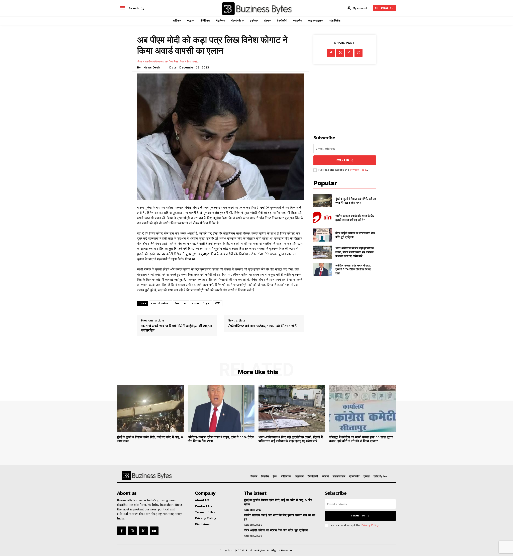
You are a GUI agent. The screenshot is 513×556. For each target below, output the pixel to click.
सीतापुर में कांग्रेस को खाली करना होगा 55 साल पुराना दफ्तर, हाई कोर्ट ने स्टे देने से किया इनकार (361, 439)
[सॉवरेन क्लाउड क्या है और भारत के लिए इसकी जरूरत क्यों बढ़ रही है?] (322, 217)
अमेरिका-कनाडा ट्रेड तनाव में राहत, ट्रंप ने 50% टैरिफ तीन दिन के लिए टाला (353, 269)
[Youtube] (154, 530)
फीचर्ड (139, 61)
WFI (218, 303)
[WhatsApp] (358, 53)
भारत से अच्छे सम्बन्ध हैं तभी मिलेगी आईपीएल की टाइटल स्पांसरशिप (176, 328)
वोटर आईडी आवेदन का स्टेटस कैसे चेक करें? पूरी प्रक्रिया (355, 235)
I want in (342, 160)
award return (160, 303)
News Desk (151, 67)
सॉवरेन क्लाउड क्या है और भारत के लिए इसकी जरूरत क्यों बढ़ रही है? (354, 218)
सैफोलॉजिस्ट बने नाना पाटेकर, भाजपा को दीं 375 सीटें (262, 326)
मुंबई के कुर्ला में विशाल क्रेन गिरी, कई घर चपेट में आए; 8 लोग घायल (355, 201)
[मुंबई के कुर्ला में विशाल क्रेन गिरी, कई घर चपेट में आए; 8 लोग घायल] (322, 200)
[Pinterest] (349, 53)
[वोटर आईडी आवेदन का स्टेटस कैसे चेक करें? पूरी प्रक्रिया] (322, 234)
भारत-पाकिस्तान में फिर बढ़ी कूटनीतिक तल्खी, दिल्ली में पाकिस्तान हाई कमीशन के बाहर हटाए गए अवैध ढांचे (354, 252)
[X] (340, 53)
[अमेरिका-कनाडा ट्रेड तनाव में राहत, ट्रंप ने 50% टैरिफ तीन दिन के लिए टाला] (322, 269)
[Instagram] (132, 530)
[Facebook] (331, 53)
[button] (137, 8)
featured (181, 303)
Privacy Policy (358, 169)
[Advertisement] (345, 97)
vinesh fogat (201, 303)
